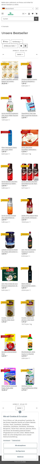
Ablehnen (20, 457)
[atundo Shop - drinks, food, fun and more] (10, 14)
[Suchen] (36, 19)
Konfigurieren (20, 451)
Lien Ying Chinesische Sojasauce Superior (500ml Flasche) (29, 251)
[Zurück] (3, 54)
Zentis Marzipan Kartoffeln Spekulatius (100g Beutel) (29, 149)
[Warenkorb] (36, 14)
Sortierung (16, 42)
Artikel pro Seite (9, 46)
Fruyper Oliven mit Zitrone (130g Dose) (28, 319)
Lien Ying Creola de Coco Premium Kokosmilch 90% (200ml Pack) (10, 285)
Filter (6, 42)
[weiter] (36, 54)
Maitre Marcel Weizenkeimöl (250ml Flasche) (28, 285)
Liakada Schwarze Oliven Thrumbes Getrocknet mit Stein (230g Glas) (10, 251)
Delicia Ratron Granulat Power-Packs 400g (9, 387)
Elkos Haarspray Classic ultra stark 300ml (9, 148)
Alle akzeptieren (20, 445)
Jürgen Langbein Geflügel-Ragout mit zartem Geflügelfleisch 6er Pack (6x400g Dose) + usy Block (10, 80)
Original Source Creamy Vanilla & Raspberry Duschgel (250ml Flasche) (30, 80)
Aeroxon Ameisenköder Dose (9, 353)
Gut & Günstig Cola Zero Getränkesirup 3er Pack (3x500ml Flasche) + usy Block (29, 183)
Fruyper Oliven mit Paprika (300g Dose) (8, 319)
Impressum (6, 440)
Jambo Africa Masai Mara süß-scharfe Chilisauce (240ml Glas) (30, 217)
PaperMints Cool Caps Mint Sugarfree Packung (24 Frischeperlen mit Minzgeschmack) (29, 114)
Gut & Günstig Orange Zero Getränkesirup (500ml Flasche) (9, 217)
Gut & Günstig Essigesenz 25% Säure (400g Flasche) (10, 114)
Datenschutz (16, 440)
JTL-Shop (23, 461)
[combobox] (17, 8)
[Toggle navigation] (2, 13)
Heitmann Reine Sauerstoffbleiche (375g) (29, 387)
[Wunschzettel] (32, 14)
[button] (29, 14)
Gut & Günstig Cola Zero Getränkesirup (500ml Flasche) (9, 183)
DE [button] (23, 14)
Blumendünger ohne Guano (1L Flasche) (28, 353)
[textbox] (18, 8)
